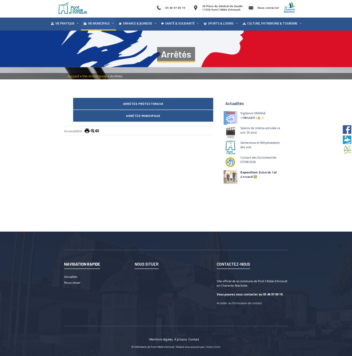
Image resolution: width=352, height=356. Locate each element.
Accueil (73, 76)
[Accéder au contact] (251, 8)
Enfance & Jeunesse (137, 23)
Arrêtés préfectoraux (143, 103)
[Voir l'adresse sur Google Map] (195, 8)
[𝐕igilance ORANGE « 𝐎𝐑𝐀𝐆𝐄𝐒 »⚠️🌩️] (230, 118)
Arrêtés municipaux (143, 115)
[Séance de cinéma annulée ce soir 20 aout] (230, 133)
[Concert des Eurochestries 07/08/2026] (230, 162)
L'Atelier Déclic (213, 346)
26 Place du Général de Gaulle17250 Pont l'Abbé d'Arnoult (222, 7)
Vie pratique (64, 23)
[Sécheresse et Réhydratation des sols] (230, 147)
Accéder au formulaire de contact (239, 303)
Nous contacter (268, 8)
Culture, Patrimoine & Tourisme (272, 23)
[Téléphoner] (159, 8)
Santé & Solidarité (180, 23)
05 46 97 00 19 (175, 8)
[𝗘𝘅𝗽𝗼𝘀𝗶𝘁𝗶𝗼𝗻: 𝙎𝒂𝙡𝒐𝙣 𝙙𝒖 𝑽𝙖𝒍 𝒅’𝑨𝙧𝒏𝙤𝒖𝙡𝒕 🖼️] (230, 177)
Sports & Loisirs (221, 23)
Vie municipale (99, 23)
